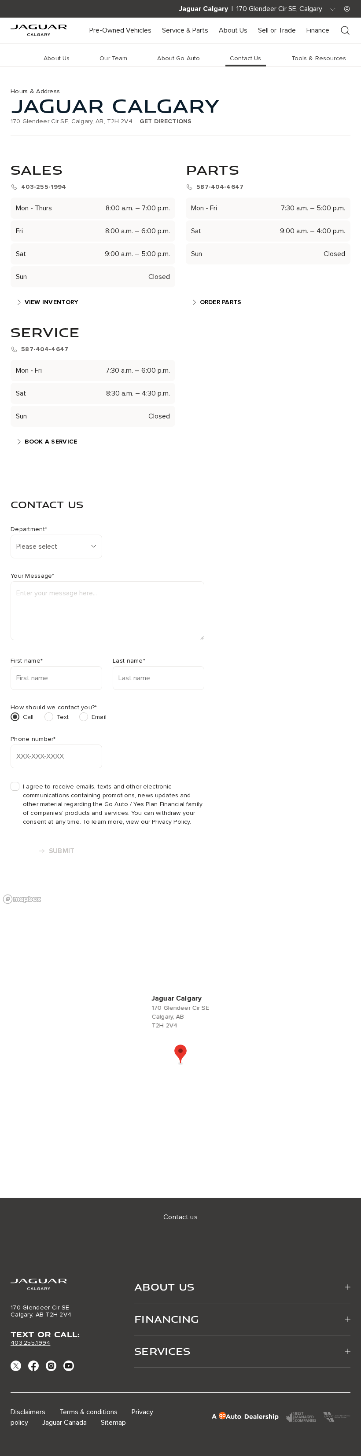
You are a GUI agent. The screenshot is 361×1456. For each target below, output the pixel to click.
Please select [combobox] (36, 546)
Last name (129, 660)
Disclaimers (28, 1412)
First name (27, 660)
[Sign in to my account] (346, 8)
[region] (180, 1044)
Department (29, 529)
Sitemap (113, 1422)
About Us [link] (57, 58)
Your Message (33, 575)
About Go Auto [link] (178, 58)
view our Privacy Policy (158, 821)
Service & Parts (185, 30)
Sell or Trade (277, 30)
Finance (317, 30)
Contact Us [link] (245, 58)
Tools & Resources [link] (318, 58)
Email (99, 717)
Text (63, 717)
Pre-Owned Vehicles (120, 30)
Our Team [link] (113, 58)
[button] (180, 1054)
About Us (233, 30)
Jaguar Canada (64, 1422)
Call (28, 717)
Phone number (33, 739)
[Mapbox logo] (22, 899)
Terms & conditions (88, 1412)
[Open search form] (345, 30)
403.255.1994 (30, 1342)
